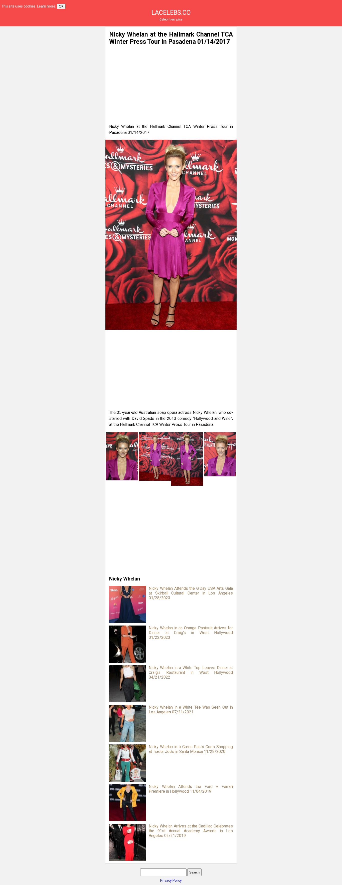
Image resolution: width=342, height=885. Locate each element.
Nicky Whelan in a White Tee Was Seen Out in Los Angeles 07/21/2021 (191, 709)
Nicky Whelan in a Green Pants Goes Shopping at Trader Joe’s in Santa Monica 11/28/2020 (191, 749)
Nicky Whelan (124, 579)
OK (61, 6)
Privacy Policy (171, 880)
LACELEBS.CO (171, 12)
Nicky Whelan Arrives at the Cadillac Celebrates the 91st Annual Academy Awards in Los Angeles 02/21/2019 (191, 831)
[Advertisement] (53, 61)
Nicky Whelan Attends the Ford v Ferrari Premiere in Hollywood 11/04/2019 (191, 789)
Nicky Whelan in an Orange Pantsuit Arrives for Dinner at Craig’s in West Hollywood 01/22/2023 (191, 633)
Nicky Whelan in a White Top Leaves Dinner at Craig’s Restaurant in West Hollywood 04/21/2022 (191, 672)
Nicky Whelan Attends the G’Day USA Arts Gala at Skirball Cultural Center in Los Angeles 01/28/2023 (191, 593)
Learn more (46, 6)
